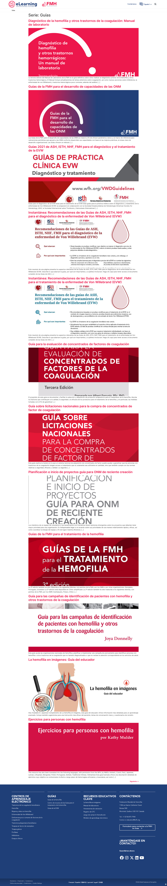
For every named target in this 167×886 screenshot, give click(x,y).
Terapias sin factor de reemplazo (23, 826)
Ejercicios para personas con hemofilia (57, 719)
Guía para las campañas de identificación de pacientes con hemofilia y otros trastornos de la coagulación (80, 598)
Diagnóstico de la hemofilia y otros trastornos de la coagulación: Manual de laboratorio (81, 22)
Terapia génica (17, 829)
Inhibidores (15, 835)
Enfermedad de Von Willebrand (22, 814)
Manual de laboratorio (91, 805)
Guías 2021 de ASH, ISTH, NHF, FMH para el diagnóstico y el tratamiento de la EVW (81, 148)
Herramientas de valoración (93, 809)
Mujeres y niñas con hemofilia (21, 811)
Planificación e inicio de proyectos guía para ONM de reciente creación (80, 472)
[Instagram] (126, 857)
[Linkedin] (137, 857)
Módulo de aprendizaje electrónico (96, 818)
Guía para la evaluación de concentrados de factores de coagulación (78, 344)
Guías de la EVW (53, 808)
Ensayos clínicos (17, 838)
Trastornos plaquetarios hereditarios (24, 823)
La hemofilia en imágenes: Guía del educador (61, 660)
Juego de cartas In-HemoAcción (95, 815)
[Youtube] (142, 857)
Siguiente (134, 781)
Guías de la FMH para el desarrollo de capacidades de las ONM (74, 86)
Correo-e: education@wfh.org (129, 820)
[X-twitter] (132, 857)
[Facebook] (121, 857)
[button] (148, 4)
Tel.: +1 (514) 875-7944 (127, 817)
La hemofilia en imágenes (92, 802)
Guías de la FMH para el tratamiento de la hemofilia (66, 534)
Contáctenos (131, 4)
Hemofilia (15, 808)
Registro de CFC (89, 812)
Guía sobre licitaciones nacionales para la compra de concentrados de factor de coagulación (80, 408)
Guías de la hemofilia (55, 800)
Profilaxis (15, 832)
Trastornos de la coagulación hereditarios (26, 805)
